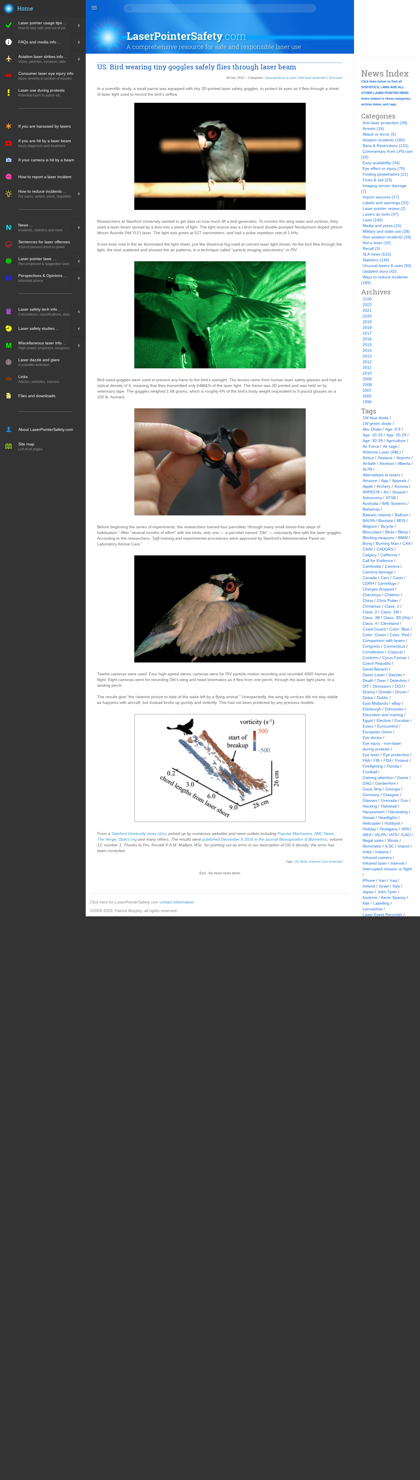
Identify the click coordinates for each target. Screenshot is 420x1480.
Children (392, 595)
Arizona (401, 486)
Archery (384, 486)
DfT (366, 686)
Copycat (395, 652)
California (388, 555)
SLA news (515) (377, 254)
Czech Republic (377, 663)
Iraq (393, 880)
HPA (405, 829)
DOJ (399, 686)
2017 (367, 333)
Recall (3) (371, 248)
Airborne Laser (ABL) (382, 452)
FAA (366, 760)
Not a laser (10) (377, 242)
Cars (385, 577)
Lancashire (373, 909)
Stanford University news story (138, 833)
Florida (393, 766)
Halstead (389, 806)
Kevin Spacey (393, 897)
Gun (404, 800)
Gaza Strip (372, 789)
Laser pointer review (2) (384, 208)
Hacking (370, 806)
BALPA (369, 520)
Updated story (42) (380, 271)
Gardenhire (385, 783)
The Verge (106, 839)
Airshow (386, 463)
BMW (403, 537)
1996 (367, 401)
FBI (376, 760)
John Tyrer (387, 891)
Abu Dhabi (372, 429)
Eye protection (333, 861)
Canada (370, 577)
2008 (367, 384)
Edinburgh (372, 709)
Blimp (403, 532)
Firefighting (373, 766)
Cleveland (390, 623)
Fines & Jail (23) (377, 180)
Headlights (387, 817)
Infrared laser (375, 863)
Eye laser (371, 754)
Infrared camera (377, 857)
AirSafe (369, 463)
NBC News (324, 833)
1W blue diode (376, 417)
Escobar (402, 720)
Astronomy (372, 497)
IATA (393, 834)
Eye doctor (372, 737)
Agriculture (396, 440)
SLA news (336, 77)
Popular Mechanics (294, 833)
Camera (392, 566)
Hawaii (369, 817)
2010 (367, 373)
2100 (367, 299)
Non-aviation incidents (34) (387, 237)
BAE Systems (394, 503)
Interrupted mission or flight (387, 869)
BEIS (401, 520)
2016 (367, 339)
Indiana (382, 852)
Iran (382, 880)
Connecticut (394, 646)
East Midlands (375, 703)
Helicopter (372, 823)
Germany (371, 794)
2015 (367, 344)
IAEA (367, 834)
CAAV (368, 549)
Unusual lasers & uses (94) (387, 265)
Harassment (374, 812)
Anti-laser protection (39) (385, 123)
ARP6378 (371, 492)
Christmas (372, 606)
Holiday (369, 829)
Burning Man (387, 543)
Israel (384, 886)
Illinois (393, 840)
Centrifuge (387, 583)
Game (402, 777)
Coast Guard (374, 629)
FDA (387, 760)
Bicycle (387, 526)
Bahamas (371, 509)
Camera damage (378, 572)
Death (368, 680)
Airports (403, 457)
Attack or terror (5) (379, 134)
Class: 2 (370, 612)
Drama (369, 692)
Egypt (368, 720)
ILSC (389, 846)
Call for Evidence (378, 560)
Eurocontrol (387, 726)
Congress (371, 646)
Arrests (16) (373, 128)
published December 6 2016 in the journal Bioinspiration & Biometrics (264, 839)
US (296, 861)
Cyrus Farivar (394, 657)
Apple (368, 486)
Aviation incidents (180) (384, 140)
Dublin (382, 697)
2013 (367, 356)
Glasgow (391, 794)
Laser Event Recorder (382, 914)
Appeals (399, 480)
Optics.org (127, 839)
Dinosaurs (382, 686)
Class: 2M (390, 612)
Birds (303, 861)
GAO (367, 783)
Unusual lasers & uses (280, 77)
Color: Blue (399, 629)
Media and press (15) (382, 225)
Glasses (315, 861)
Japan (368, 891)
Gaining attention (378, 777)
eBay (396, 703)
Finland (401, 760)
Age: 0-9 (393, 429)
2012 (367, 362)
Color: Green (374, 634)
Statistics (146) (376, 260)
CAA (406, 543)
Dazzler (395, 674)
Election (384, 720)
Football (370, 772)
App (384, 480)
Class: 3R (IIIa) (397, 617)
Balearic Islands (377, 515)
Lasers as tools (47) (381, 214)
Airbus (368, 457)
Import (403, 846)
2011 (367, 367)
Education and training (383, 714)
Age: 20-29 (396, 435)
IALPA (380, 834)
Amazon (370, 480)
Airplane (385, 457)
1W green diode (377, 423)
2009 (367, 379)
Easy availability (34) (381, 162)
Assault (398, 492)
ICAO (406, 834)
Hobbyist (392, 823)
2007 (367, 390)
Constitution (373, 652)
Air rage (390, 446)
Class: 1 (392, 606)
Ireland (369, 886)
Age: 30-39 (373, 440)
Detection (398, 680)
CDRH (368, 583)
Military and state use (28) (386, 231)
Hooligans (389, 829)
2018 (367, 327)
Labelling (381, 903)
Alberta (403, 463)
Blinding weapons (378, 537)
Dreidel (385, 692)
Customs (371, 657)
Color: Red (399, 634)
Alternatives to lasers (381, 475)
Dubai (368, 697)
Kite (366, 903)
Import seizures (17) (381, 197)
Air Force (371, 446)
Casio (398, 577)
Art (386, 492)
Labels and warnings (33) (386, 202)
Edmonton (394, 709)
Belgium (370, 526)
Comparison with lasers (384, 640)
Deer (381, 680)
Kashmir (370, 897)
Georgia (392, 789)
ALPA (367, 469)
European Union (377, 732)
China (368, 600)
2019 (367, 322)
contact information (176, 902)
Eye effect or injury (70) (384, 168)
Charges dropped (378, 589)
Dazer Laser (374, 674)
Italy (396, 886)
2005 (367, 396)
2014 (367, 350)
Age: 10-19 (373, 435)
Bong (367, 543)
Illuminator (372, 846)
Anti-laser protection (312, 77)
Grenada (389, 800)
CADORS (385, 549)
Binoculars (372, 532)
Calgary (370, 555)
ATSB (391, 497)
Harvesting (398, 812)
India (367, 852)
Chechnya (372, 595)
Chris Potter (387, 600)
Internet (398, 863)
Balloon (401, 515)
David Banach (375, 669)
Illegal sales (373, 840)
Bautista (385, 520)
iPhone (369, 880)
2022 (367, 304)
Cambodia (372, 566)
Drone (400, 692)
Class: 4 (370, 623)
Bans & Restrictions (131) (386, 145)
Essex (368, 726)
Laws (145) (373, 220)
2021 (367, 310)
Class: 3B (371, 617)
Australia (370, 503)
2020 (367, 316)
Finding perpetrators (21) (385, 174)
